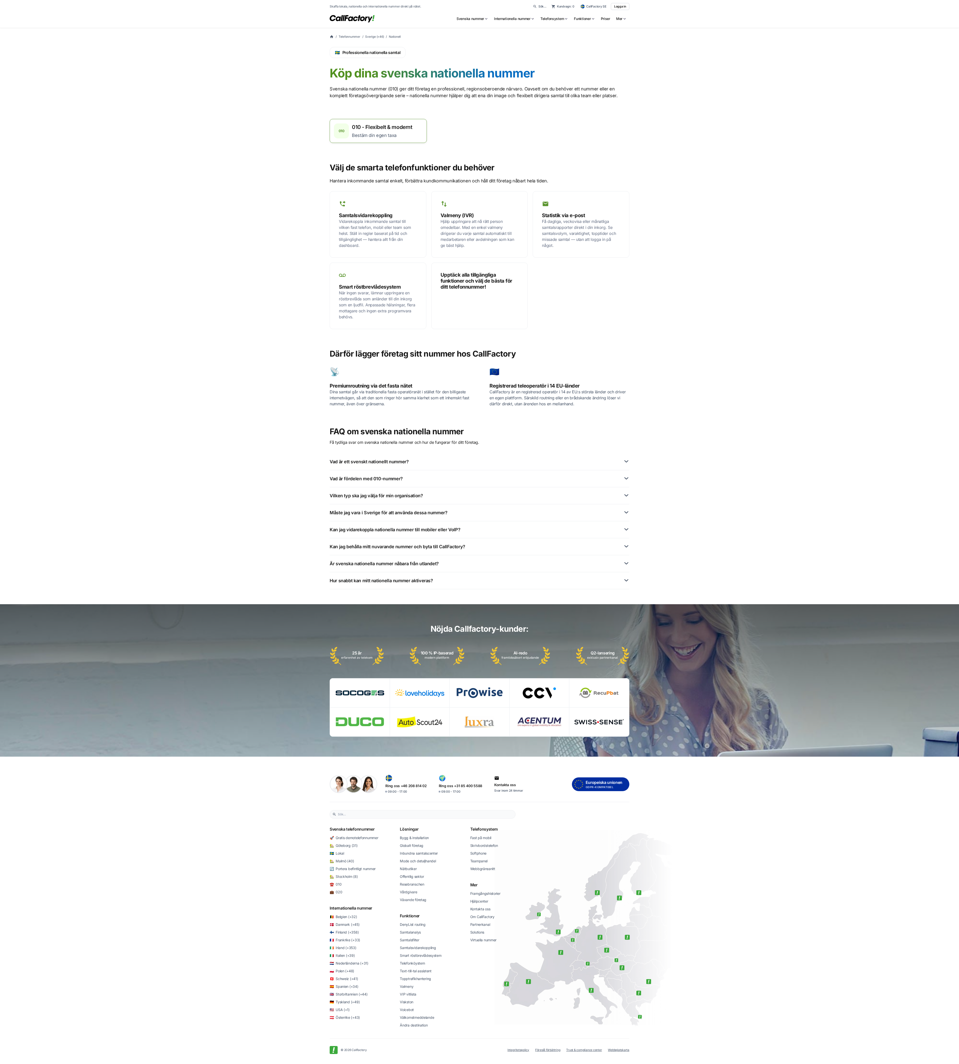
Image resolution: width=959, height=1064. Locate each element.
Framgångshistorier (485, 893)
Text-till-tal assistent (416, 971)
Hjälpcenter (479, 901)
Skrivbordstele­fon (484, 845)
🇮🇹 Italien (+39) (342, 955)
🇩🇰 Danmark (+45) (345, 924)
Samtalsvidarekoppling (418, 948)
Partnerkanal (480, 924)
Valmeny (406, 986)
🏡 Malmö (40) (342, 861)
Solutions (477, 932)
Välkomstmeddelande (417, 1017)
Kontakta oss (480, 909)
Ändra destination (414, 1025)
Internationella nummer (351, 908)
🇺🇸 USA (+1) (340, 1010)
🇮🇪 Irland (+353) (343, 948)
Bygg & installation (414, 838)
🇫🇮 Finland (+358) (344, 932)
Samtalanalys (410, 932)
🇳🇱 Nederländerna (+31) (349, 963)
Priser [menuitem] (605, 18)
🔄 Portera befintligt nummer (353, 869)
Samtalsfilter (409, 940)
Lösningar (409, 829)
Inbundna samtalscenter (419, 853)
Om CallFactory (482, 917)
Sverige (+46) (374, 36)
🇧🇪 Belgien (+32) (343, 917)
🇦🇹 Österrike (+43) (345, 1017)
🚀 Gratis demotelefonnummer (354, 838)
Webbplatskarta (618, 1050)
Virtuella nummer (483, 940)
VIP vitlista (408, 994)
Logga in (620, 6)
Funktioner (410, 915)
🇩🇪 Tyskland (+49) (345, 1002)
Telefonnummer (349, 36)
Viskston (406, 1002)
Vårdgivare (408, 892)
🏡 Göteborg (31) (344, 845)
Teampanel (478, 861)
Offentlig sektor (412, 876)
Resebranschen (412, 884)
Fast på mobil (480, 838)
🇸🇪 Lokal (337, 853)
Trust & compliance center (584, 1050)
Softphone (478, 853)
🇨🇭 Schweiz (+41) (344, 979)
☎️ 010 (335, 884)
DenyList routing (413, 924)
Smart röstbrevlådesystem (420, 955)
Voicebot (407, 1010)
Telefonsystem (484, 829)
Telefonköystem (412, 963)
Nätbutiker (408, 869)
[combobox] (425, 814)
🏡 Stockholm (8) (344, 876)
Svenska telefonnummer (352, 829)
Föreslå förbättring (547, 1050)
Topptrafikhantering (415, 979)
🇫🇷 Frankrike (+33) (345, 940)
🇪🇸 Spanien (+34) (344, 986)
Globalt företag (411, 845)
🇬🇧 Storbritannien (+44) (349, 994)
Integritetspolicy (518, 1050)
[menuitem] (472, 18)
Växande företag (413, 900)
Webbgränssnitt (482, 869)
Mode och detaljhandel (418, 861)
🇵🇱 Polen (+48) (342, 971)
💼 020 (336, 892)
